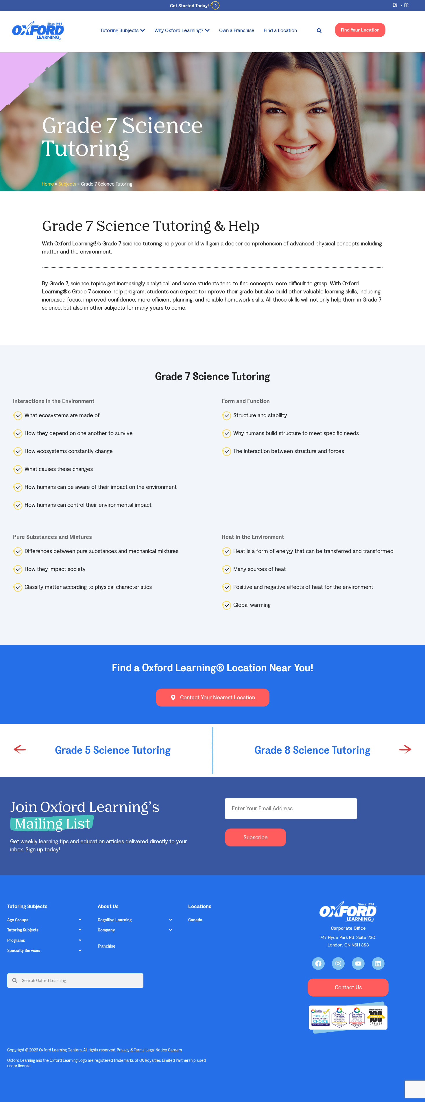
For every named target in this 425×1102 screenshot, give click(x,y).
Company (106, 930)
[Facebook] (318, 963)
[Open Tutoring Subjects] (142, 30)
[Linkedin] (378, 963)
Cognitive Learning (115, 920)
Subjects (67, 184)
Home (48, 184)
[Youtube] (358, 963)
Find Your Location (360, 30)
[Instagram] (338, 963)
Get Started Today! (189, 6)
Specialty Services (23, 950)
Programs (16, 940)
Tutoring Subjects (22, 930)
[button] (319, 30)
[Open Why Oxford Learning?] (207, 30)
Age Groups (17, 920)
